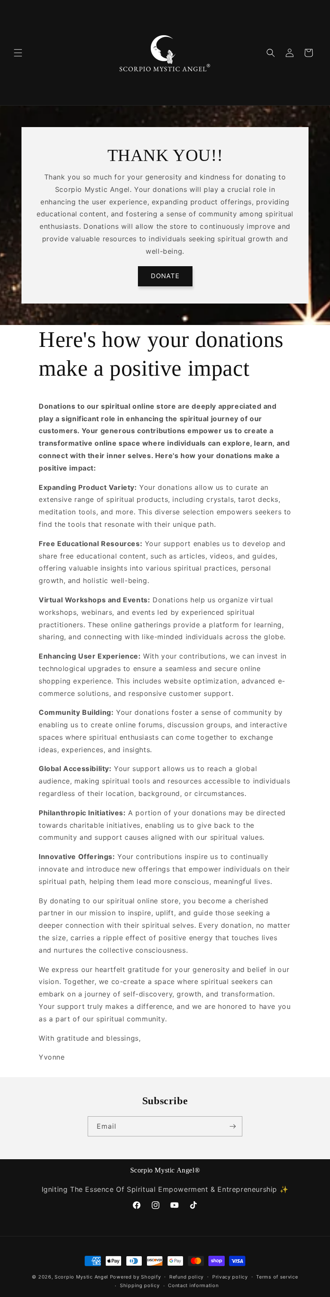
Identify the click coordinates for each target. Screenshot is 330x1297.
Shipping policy (140, 1285)
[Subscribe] (232, 1126)
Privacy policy (230, 1277)
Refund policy (186, 1277)
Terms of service (277, 1277)
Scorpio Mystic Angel (81, 1277)
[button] (18, 52)
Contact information (193, 1285)
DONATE (165, 276)
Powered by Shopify (135, 1277)
